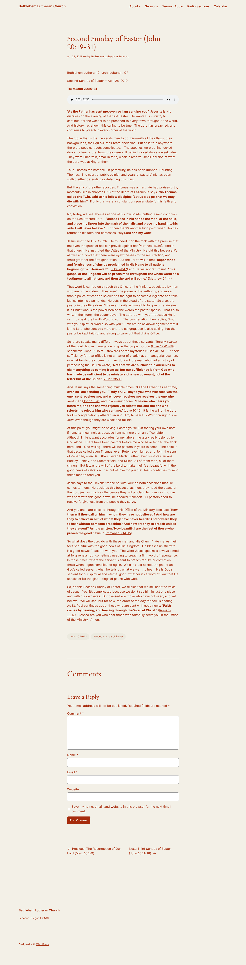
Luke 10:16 (132, 410)
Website (73, 789)
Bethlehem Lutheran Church (42, 6)
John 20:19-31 (86, 89)
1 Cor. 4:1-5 (154, 351)
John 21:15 (92, 351)
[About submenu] (140, 6)
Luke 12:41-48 (162, 346)
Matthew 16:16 (150, 246)
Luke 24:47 (119, 269)
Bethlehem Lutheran (103, 56)
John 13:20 (91, 401)
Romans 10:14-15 (118, 533)
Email (72, 772)
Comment (75, 713)
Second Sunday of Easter (108, 636)
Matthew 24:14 (160, 278)
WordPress (42, 944)
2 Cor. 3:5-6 (112, 379)
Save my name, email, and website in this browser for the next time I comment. (121, 809)
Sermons (123, 56)
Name (72, 755)
